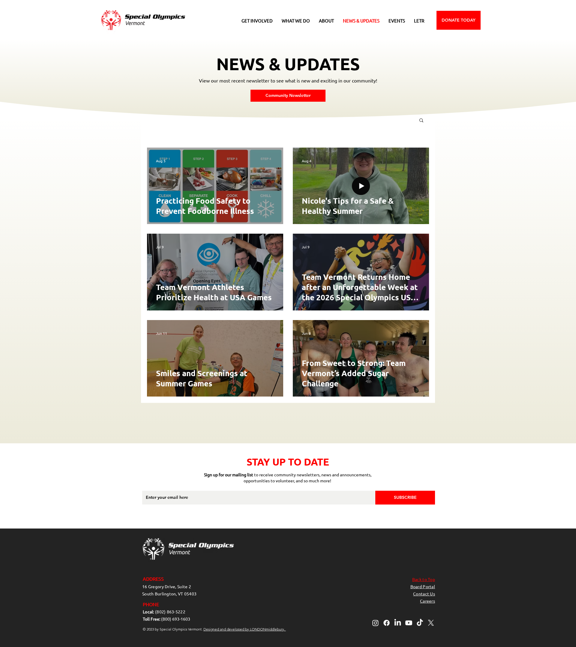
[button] (257, 20)
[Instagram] (375, 623)
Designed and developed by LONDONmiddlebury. (244, 629)
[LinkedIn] (398, 623)
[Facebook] (386, 623)
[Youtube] (409, 623)
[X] (431, 623)
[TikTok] (420, 623)
